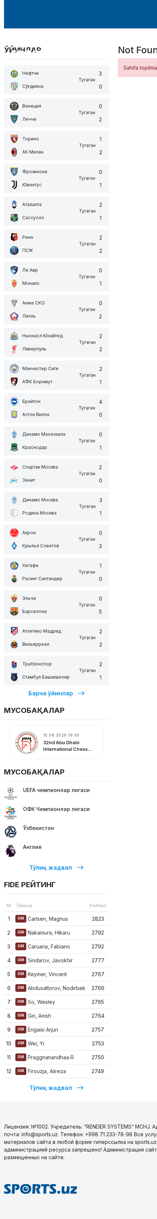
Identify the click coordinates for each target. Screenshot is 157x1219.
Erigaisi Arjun (38, 1029)
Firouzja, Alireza (42, 1071)
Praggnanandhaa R (46, 1057)
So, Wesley (36, 1002)
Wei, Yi (31, 1043)
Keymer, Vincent (42, 974)
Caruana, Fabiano (44, 946)
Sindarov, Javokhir (45, 960)
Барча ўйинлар (50, 693)
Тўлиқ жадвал (50, 867)
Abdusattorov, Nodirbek (51, 988)
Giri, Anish (34, 1016)
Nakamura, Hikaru (44, 932)
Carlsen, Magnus (43, 919)
